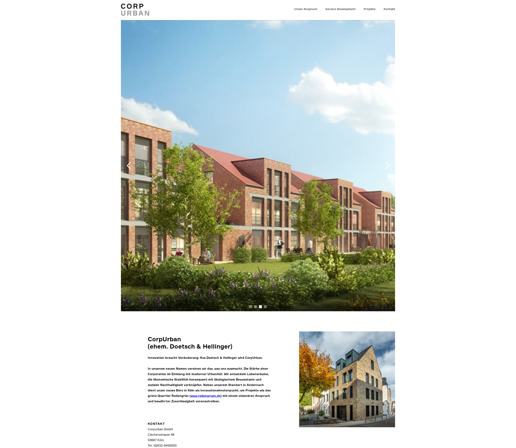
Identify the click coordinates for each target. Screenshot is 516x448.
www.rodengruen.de (205, 396)
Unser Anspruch (305, 9)
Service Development (340, 9)
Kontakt (389, 9)
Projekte (370, 9)
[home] (136, 9)
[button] (129, 165)
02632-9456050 (165, 445)
